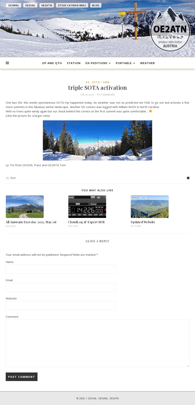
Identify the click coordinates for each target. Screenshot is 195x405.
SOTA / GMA (100, 82)
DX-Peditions (96, 63)
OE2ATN (114, 398)
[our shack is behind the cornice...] (97, 140)
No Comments (105, 94)
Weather (147, 63)
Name (10, 262)
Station (74, 63)
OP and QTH (52, 63)
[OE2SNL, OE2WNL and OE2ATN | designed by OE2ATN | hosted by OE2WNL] (170, 29)
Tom (13, 178)
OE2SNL (92, 398)
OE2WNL (103, 398)
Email (9, 280)
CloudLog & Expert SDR (86, 222)
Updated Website (143, 222)
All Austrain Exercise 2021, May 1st (31, 222)
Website (11, 298)
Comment (12, 316)
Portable (124, 63)
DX (88, 82)
